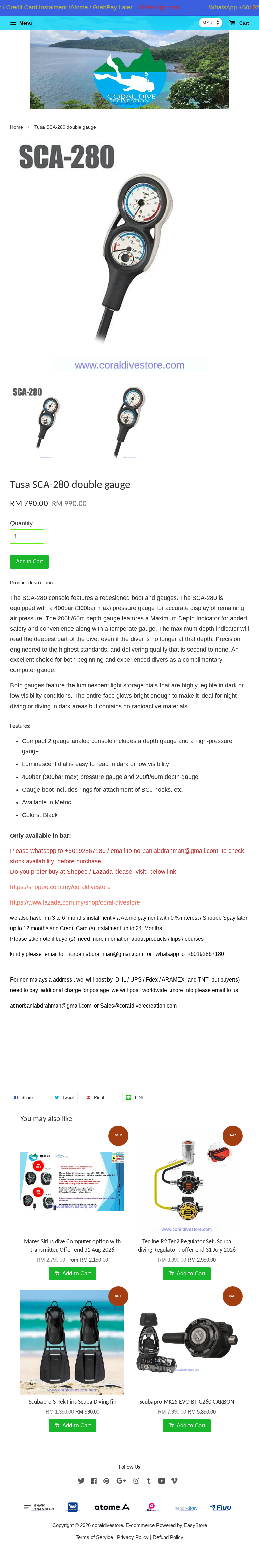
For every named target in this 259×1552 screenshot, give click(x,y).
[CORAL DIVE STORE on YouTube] (162, 1482)
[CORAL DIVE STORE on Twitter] (81, 1482)
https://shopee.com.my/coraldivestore (60, 887)
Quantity (21, 523)
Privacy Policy (133, 1537)
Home (16, 127)
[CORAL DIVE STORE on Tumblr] (149, 1482)
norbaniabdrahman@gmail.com (176, 850)
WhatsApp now (146, 7)
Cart (243, 23)
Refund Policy (168, 1537)
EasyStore (195, 1525)
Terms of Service (94, 1537)
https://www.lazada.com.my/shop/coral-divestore (75, 902)
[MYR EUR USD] (210, 22)
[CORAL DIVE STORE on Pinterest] (106, 1482)
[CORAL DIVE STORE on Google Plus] (121, 1482)
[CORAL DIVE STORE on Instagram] (136, 1482)
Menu (25, 23)
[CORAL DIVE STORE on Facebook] (93, 1482)
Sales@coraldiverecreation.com (138, 1006)
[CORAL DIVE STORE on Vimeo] (174, 1482)
